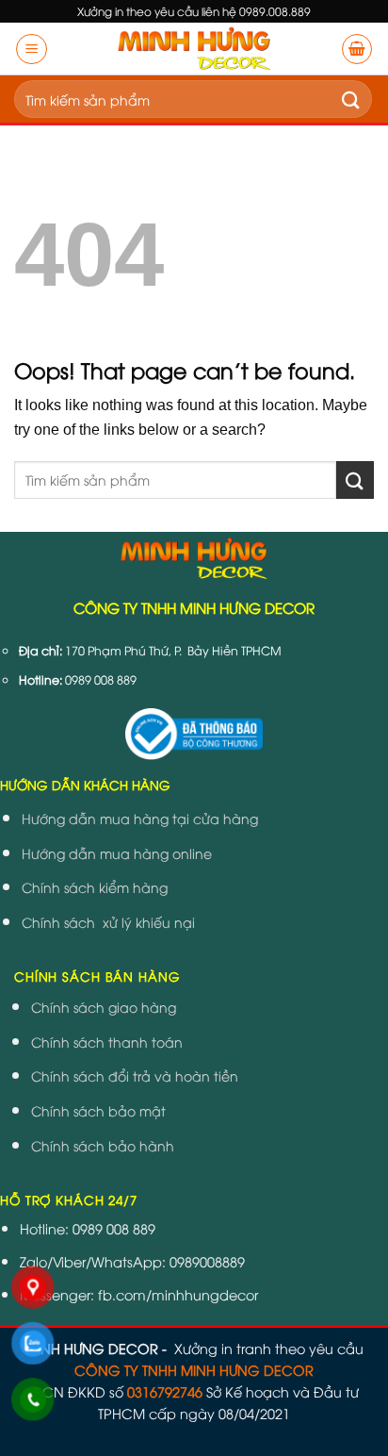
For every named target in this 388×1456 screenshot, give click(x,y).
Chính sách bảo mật (98, 1110)
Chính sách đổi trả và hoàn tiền (134, 1075)
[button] (31, 49)
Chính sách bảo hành (102, 1145)
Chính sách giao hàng (103, 1007)
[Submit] (351, 99)
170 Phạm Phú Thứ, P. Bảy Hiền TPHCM (173, 650)
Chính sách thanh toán (107, 1042)
